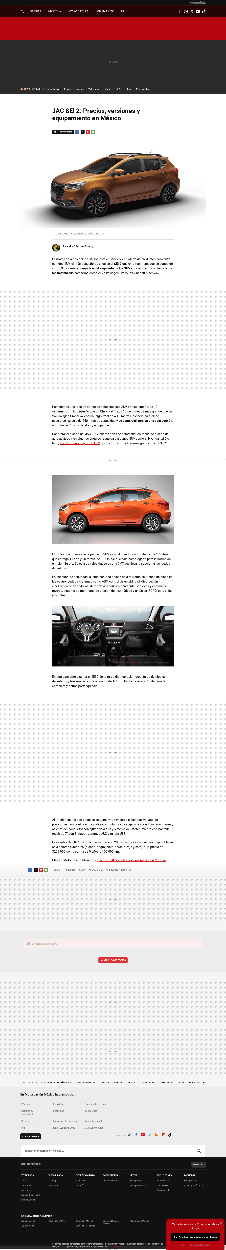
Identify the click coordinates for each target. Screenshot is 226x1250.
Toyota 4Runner (148, 1082)
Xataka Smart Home (30, 1195)
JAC (83, 869)
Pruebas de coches (95, 1104)
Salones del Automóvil (27, 1112)
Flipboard (88, 132)
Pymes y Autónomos (193, 1185)
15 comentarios (64, 131)
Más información (116, 1246)
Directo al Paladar (111, 1180)
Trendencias (163, 1180)
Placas (67, 89)
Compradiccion (164, 1190)
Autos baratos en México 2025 (58, 1082)
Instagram (186, 11)
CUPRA (119, 89)
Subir (196, 1164)
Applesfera (26, 1190)
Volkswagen (94, 89)
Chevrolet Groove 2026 (125, 1082)
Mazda (108, 89)
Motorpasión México (139, 1221)
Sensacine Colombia (85, 1225)
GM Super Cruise (94, 1127)
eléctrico (79, 89)
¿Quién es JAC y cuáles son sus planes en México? (130, 860)
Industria (54, 11)
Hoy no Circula (52, 89)
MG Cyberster (167, 1082)
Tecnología (91, 1110)
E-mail (93, 132)
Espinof (79, 1185)
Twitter (192, 11)
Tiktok (204, 11)
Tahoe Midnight (93, 1121)
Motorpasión (136, 1180)
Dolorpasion (28, 1121)
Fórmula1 (26, 1104)
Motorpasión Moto (138, 1185)
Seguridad (58, 1110)
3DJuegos (53, 1180)
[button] (78, 246)
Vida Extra (53, 1185)
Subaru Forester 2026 (189, 1082)
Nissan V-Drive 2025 (87, 1082)
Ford (129, 89)
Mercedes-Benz (143, 89)
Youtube (198, 11)
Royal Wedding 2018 (64, 1127)
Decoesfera (162, 1185)
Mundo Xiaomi (28, 1200)
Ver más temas (30, 1136)
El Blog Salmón (191, 1180)
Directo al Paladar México (111, 1222)
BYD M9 (105, 1082)
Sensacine (81, 1180)
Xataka (24, 1180)
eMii (23, 1127)
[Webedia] (198, 3)
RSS (156, 1134)
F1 (122, 11)
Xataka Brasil (27, 1225)
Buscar (199, 1151)
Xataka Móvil (27, 1185)
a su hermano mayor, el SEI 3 (80, 443)
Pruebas (35, 11)
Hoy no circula (78, 11)
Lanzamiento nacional (65, 1121)
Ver (115, 960)
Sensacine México (84, 1221)
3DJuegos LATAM (56, 1221)
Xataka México (28, 1221)
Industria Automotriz (120, 869)
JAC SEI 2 (97, 869)
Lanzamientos (104, 11)
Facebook (180, 11)
